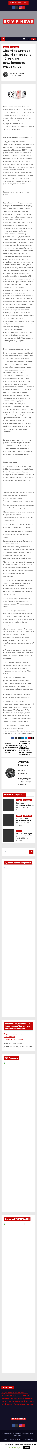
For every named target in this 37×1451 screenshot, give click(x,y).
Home (6, 1440)
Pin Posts (13, 1440)
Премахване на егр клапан (23, 1404)
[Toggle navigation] (24, 39)
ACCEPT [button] (26, 1448)
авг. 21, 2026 (20, 807)
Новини (6, 47)
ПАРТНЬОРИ (29, 1440)
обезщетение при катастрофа (12, 1401)
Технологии (14, 47)
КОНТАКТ (20, 1440)
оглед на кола (27, 1398)
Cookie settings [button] (14, 1448)
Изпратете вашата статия (13, 1034)
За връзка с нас (9, 1037)
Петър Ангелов (18, 73)
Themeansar (18, 1435)
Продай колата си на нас (10, 1393)
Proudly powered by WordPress (12, 1433)
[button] (28, 39)
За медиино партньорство (13, 1039)
